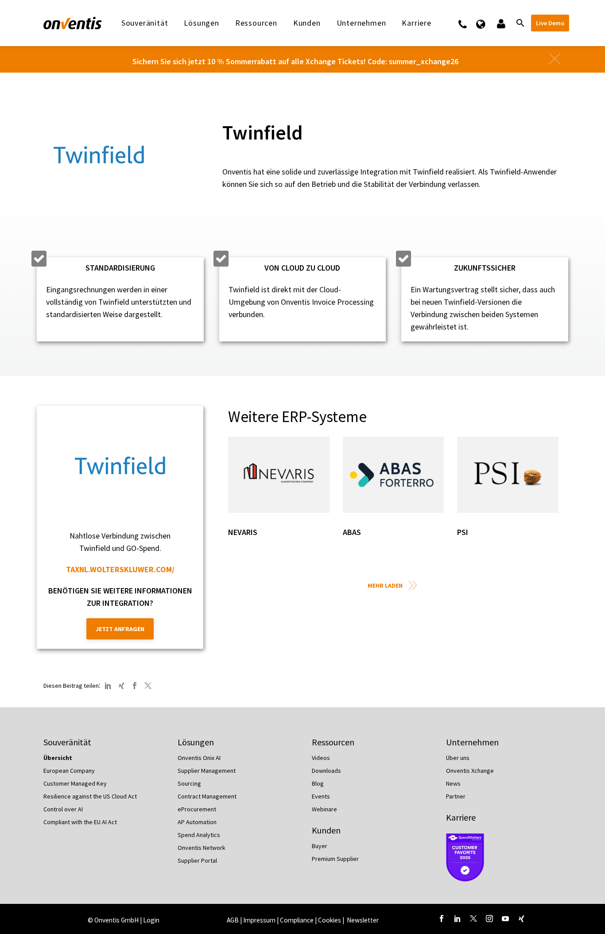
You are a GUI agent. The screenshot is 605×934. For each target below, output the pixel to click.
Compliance (297, 920)
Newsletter (363, 920)
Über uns (457, 758)
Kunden (307, 23)
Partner (455, 796)
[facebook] (441, 918)
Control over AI (63, 809)
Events (321, 796)
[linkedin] (457, 918)
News (453, 783)
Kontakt (468, 23)
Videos (321, 758)
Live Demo (550, 23)
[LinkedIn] (108, 685)
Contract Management (207, 796)
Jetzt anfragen (120, 629)
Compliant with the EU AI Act (80, 822)
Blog (318, 783)
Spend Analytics (199, 835)
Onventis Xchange (470, 771)
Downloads (326, 771)
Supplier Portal (197, 860)
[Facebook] (134, 685)
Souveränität (144, 23)
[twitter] (473, 918)
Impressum (260, 920)
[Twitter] (147, 685)
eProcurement (197, 809)
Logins (500, 23)
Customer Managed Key (75, 783)
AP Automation (197, 822)
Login (151, 920)
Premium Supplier (335, 859)
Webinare (324, 809)
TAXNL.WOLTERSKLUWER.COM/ (120, 569)
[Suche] (519, 23)
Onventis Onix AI (199, 758)
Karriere (461, 817)
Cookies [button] (329, 920)
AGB (233, 920)
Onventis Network (201, 848)
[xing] (521, 918)
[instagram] (489, 918)
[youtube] (505, 918)
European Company (69, 771)
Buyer (319, 846)
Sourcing (189, 783)
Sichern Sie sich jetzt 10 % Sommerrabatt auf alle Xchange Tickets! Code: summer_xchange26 (295, 61)
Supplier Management (207, 771)
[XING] (121, 685)
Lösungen (201, 23)
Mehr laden (385, 585)
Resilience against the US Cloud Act (90, 796)
